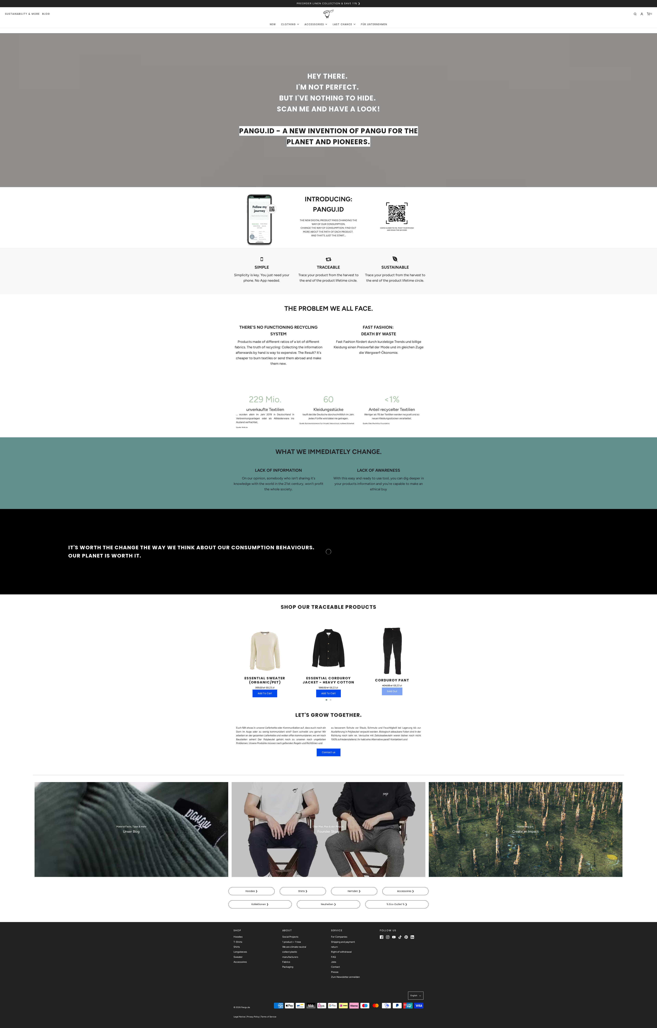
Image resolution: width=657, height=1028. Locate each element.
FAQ (333, 957)
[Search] (635, 14)
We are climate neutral (294, 946)
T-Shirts (238, 941)
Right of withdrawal (341, 951)
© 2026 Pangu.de (242, 1007)
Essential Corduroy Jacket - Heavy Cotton (328, 680)
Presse (334, 972)
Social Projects (290, 936)
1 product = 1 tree (291, 941)
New (273, 24)
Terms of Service (268, 1017)
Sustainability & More (22, 14)
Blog (46, 14)
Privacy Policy (253, 1017)
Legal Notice (239, 1017)
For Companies (339, 936)
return (334, 946)
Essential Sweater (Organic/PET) (264, 680)
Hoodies (238, 936)
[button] (326, 700)
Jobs (333, 961)
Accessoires (240, 961)
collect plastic (289, 951)
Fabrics (286, 961)
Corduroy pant (392, 680)
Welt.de (245, 427)
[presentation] (228, 661)
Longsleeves (240, 951)
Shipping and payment (343, 941)
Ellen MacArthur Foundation (379, 423)
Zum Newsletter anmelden (345, 977)
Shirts (237, 946)
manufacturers (290, 957)
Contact (335, 966)
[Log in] (642, 14)
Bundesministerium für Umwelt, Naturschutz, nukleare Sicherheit (330, 423)
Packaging (287, 966)
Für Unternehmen (374, 24)
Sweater (238, 957)
